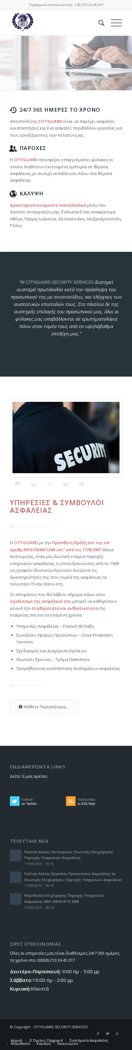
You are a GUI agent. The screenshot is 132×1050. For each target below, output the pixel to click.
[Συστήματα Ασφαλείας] (82, 484)
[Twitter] (107, 1033)
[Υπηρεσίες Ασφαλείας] (66, 438)
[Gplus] (117, 1033)
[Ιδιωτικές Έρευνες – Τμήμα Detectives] (66, 484)
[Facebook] (98, 1033)
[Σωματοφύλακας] (34, 484)
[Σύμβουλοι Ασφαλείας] (50, 484)
